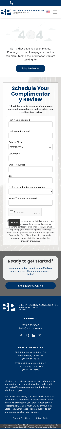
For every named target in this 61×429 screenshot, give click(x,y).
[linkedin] (50, 2)
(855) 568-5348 (30, 325)
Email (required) (17, 164)
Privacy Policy (42, 418)
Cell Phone (14, 153)
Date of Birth (15, 142)
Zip (10, 175)
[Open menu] (55, 12)
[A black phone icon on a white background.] (11, 4)
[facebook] (35, 2)
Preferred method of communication (27, 187)
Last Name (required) (19, 131)
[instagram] (45, 2)
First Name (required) (19, 119)
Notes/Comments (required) (23, 198)
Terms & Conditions (21, 418)
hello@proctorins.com (30, 328)
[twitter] (40, 2)
